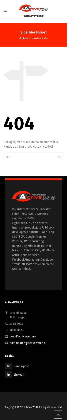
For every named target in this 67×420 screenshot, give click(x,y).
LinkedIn (19, 374)
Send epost (21, 366)
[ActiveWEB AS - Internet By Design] (33, 198)
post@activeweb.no (22, 336)
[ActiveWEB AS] (33, 11)
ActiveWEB (32, 407)
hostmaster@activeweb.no (27, 343)
